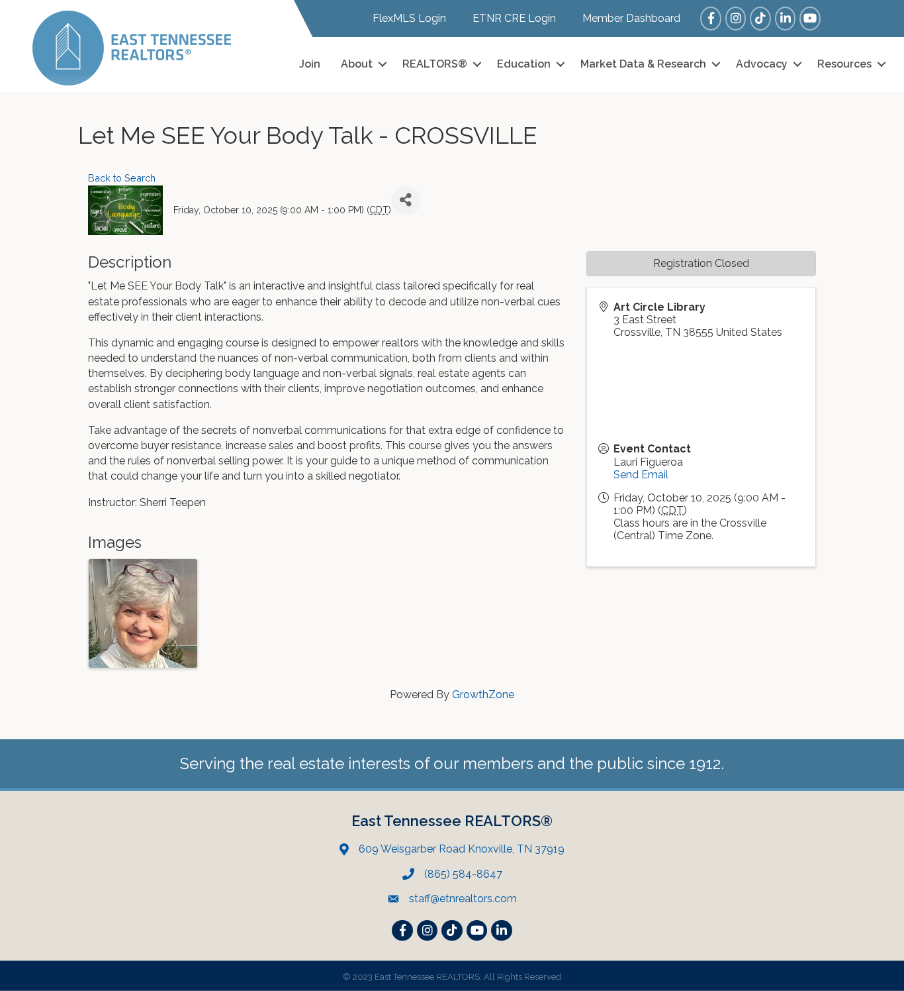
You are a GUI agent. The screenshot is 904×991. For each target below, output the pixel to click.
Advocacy (762, 64)
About (357, 64)
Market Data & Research (643, 64)
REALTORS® (434, 64)
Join (309, 64)
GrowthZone (483, 694)
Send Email (640, 474)
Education (524, 64)
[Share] (406, 200)
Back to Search (122, 177)
